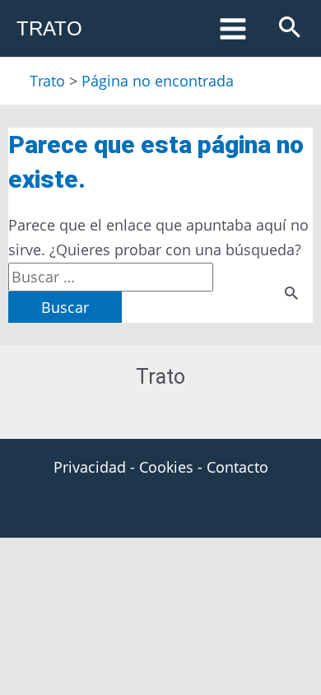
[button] (290, 28)
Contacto (237, 467)
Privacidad (90, 467)
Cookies (166, 467)
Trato (49, 28)
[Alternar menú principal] (232, 28)
